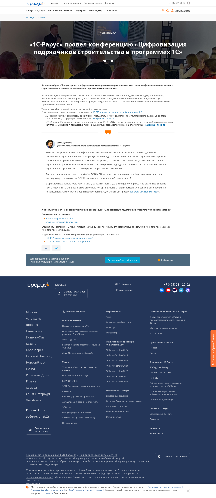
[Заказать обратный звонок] (188, 3)
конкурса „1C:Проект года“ (144, 191)
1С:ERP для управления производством (81, 386)
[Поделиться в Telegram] (111, 61)
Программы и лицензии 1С (75, 326)
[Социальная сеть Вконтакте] (162, 290)
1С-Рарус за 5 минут (159, 367)
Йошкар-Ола (35, 337)
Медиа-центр (95, 10)
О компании (111, 10)
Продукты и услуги (35, 10)
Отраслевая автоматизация (75, 375)
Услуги (65, 362)
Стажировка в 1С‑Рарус (161, 414)
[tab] (35, 10)
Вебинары (111, 327)
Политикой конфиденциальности (47, 490)
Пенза (30, 369)
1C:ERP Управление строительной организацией (69, 238)
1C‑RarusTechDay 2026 (117, 350)
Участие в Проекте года (117, 411)
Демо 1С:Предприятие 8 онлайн (77, 353)
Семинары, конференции (118, 322)
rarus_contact (125, 290)
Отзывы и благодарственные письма (124, 401)
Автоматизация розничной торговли (80, 402)
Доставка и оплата (93, 3)
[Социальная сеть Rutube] (174, 290)
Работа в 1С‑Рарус (159, 408)
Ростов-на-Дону (37, 375)
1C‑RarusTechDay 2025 (117, 355)
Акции (109, 317)
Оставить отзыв (113, 417)
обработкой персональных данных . (86, 490)
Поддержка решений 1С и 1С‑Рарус (168, 311)
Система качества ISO (160, 372)
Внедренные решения (117, 395)
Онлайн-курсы (113, 332)
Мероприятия (55, 10)
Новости (41, 17)
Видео (153, 353)
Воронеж (32, 325)
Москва (31, 312)
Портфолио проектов (116, 406)
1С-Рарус (30, 17)
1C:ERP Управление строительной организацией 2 (117, 112)
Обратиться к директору (161, 399)
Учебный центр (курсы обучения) (78, 417)
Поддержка (80, 10)
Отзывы (68, 10)
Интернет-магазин (72, 3)
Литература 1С (69, 339)
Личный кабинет (75, 311)
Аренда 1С (67, 391)
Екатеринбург (36, 331)
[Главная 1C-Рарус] (35, 4)
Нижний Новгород (39, 356)
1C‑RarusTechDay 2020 (117, 381)
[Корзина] (167, 10)
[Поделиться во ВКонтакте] (104, 61)
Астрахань (33, 318)
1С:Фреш (66, 407)
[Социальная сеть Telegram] (181, 290)
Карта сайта (156, 433)
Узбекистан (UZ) (37, 417)
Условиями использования (166, 487)
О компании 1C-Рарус (161, 362)
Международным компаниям (76, 412)
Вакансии (154, 419)
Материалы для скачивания (163, 328)
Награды (154, 377)
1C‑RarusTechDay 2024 (117, 360)
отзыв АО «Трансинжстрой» (59, 218)
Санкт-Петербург (38, 394)
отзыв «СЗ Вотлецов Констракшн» (62, 222)
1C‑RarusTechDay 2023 (117, 365)
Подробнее (59, 493)
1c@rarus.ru (167, 260)
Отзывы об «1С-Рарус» (117, 390)
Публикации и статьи (161, 342)
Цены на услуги (69, 423)
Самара (31, 387)
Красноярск (34, 350)
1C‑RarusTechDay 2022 (117, 371)
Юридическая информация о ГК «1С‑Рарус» (50, 454)
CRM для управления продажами (78, 396)
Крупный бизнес (70, 380)
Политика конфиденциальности (97, 454)
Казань (31, 343)
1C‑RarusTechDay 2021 (117, 376)
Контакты (109, 3)
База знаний (156, 333)
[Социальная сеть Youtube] (168, 290)
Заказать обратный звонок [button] (122, 260)
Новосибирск (35, 362)
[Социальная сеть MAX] (188, 290)
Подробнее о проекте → (105, 118)
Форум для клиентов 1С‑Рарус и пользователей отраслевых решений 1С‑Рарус (168, 320)
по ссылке (32, 480)
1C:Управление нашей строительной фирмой (68, 241)
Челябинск (34, 400)
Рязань (31, 381)
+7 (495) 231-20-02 (176, 3)
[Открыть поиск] (163, 10)
